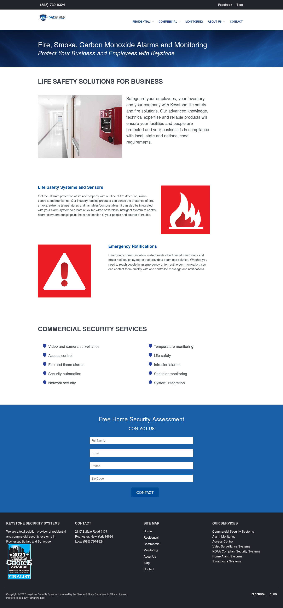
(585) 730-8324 (52, 4)
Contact (236, 21)
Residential (141, 21)
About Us (215, 21)
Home (148, 531)
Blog (239, 4)
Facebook (225, 4)
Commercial (168, 21)
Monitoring (194, 21)
